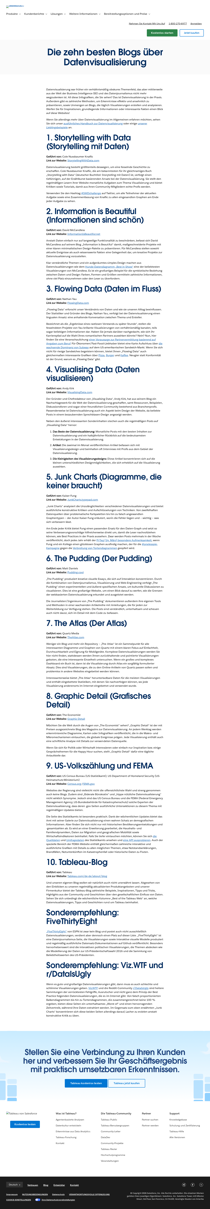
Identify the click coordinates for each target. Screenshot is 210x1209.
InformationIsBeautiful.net (83, 234)
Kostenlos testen (25, 1124)
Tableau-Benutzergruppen (115, 1125)
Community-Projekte (112, 1143)
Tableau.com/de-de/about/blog (87, 876)
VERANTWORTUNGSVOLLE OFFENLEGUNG (89, 1194)
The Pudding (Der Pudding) (103, 558)
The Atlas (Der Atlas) (90, 623)
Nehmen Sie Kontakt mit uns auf (147, 23)
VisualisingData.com (79, 392)
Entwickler (59, 1185)
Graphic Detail (76, 719)
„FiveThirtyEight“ (56, 931)
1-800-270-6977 (178, 23)
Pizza (101, 355)
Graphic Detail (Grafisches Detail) (98, 700)
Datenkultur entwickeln (68, 1125)
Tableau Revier (109, 1149)
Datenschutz (58, 1194)
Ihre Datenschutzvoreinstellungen (58, 1199)
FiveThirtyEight (71, 921)
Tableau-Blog (83, 862)
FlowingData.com (78, 303)
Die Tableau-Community (116, 1113)
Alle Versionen (177, 1137)
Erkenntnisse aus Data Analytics (73, 1131)
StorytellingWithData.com (83, 160)
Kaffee (124, 355)
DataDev (105, 1137)
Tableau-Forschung (66, 1137)
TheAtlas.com (75, 637)
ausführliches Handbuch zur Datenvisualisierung (93, 123)
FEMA (143, 766)
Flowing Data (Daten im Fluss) (107, 289)
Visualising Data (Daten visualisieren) (93, 373)
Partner (146, 1113)
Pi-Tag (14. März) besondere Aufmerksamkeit (124, 540)
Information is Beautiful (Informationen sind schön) (95, 215)
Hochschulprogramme (113, 1155)
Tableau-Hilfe (176, 1131)
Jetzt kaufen (191, 33)
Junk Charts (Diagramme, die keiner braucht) (104, 481)
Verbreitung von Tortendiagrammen (95, 548)
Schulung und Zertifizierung (184, 1125)
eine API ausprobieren (136, 840)
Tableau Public (109, 1119)
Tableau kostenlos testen (86, 1083)
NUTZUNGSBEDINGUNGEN (35, 1194)
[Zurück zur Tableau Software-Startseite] (18, 5)
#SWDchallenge (91, 193)
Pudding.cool (75, 572)
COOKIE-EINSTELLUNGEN (18, 1199)
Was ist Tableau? (66, 1113)
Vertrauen (32, 1185)
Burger (110, 355)
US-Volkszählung (84, 766)
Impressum (12, 1194)
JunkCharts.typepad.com (82, 499)
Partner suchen (150, 1119)
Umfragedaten (75, 840)
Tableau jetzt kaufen (127, 1083)
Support (174, 1113)
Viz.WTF (134, 965)
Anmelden (196, 23)
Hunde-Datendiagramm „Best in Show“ (109, 266)
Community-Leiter (110, 1131)
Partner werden (150, 1125)
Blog (45, 1185)
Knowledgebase (178, 1119)
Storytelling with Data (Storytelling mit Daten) (88, 142)
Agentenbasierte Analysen (70, 1119)
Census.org (74, 784)
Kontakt (60, 1143)
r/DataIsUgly (68, 974)
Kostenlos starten (162, 33)
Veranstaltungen (110, 1160)
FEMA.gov (88, 784)
